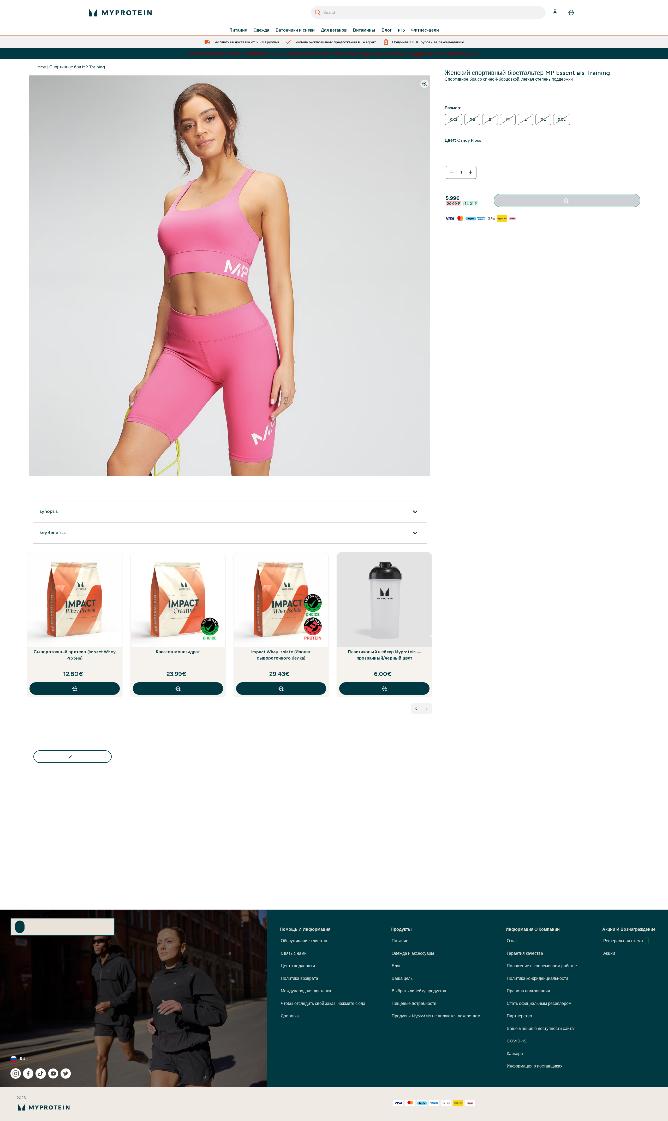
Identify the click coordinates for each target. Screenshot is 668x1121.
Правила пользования (528, 991)
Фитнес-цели (425, 30)
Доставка (290, 1016)
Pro (401, 30)
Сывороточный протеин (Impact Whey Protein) (75, 655)
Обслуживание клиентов (305, 941)
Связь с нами (294, 953)
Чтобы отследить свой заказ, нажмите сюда (323, 1003)
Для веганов (334, 30)
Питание (238, 30)
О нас (512, 941)
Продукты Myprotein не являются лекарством (436, 1016)
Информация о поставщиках (534, 1066)
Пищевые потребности (414, 1003)
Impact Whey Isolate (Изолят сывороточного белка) (281, 655)
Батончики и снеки (295, 30)
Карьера (515, 1053)
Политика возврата (299, 978)
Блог (386, 30)
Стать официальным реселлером (539, 1003)
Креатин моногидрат (178, 652)
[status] (461, 172)
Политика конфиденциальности (537, 978)
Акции (609, 953)
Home (40, 67)
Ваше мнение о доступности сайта (540, 1028)
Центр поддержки (298, 966)
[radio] (453, 119)
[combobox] (428, 12)
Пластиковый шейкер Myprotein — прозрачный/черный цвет (384, 655)
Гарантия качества (525, 953)
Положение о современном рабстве (542, 966)
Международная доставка (306, 991)
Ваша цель (402, 978)
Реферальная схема (623, 941)
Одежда (261, 30)
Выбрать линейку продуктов (419, 991)
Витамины (364, 30)
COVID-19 (517, 1041)
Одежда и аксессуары (413, 953)
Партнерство (519, 1016)
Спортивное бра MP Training (77, 67)
